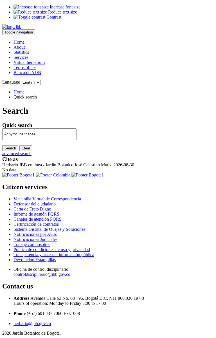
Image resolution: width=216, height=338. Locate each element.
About (19, 47)
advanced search (17, 153)
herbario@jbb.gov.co (32, 323)
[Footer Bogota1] (18, 175)
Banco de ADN (27, 72)
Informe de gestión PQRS (36, 214)
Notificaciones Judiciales (35, 239)
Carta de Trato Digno (32, 209)
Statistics (21, 52)
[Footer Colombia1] (87, 175)
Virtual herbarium (29, 62)
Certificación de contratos (36, 224)
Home (19, 42)
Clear (26, 148)
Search (10, 148)
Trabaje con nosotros (32, 244)
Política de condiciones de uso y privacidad (52, 249)
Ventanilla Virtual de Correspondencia (47, 198)
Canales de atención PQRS (38, 219)
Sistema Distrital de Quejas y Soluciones (49, 229)
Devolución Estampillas (35, 259)
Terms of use (25, 67)
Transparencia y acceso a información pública (54, 254)
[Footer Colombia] (53, 175)
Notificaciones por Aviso (35, 234)
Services (21, 57)
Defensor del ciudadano (35, 204)
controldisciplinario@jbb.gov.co (42, 274)
